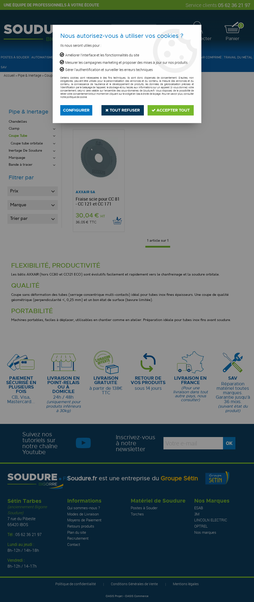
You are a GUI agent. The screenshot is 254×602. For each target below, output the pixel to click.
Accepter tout (173, 110)
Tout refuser (124, 110)
